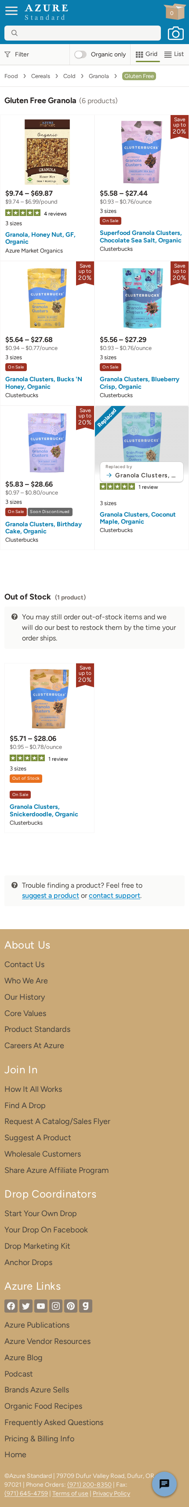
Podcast (18, 1374)
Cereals (40, 76)
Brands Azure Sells (36, 1390)
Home (15, 1454)
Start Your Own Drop (40, 1213)
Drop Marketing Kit (37, 1246)
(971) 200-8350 (89, 1484)
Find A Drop (25, 1105)
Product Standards (37, 1029)
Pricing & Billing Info (39, 1439)
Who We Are (26, 981)
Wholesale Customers (42, 1154)
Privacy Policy (111, 1493)
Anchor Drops (28, 1262)
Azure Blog (23, 1357)
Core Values (25, 1013)
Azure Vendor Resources (47, 1341)
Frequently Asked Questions (53, 1422)
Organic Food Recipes (43, 1406)
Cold (69, 76)
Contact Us (24, 964)
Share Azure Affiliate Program (56, 1170)
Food (11, 76)
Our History (24, 997)
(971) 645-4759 (26, 1493)
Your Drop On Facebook (46, 1230)
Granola (99, 76)
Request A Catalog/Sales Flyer (57, 1121)
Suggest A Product (37, 1137)
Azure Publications (36, 1325)
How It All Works (33, 1089)
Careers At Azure (34, 1045)
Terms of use (70, 1493)
